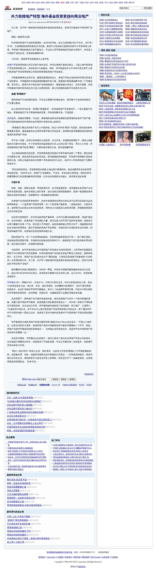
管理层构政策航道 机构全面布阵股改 (24, 505)
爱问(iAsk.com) (29, 379)
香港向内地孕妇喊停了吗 (18, 531)
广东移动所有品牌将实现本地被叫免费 (25, 412)
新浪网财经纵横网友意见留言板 (59, 552)
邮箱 (121, 3)
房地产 (10, 65)
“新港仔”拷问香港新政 (17, 520)
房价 (9, 118)
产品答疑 (114, 557)
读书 (92, 3)
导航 (126, 3)
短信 (111, 3)
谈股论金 (21, 385)
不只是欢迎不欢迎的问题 (18, 524)
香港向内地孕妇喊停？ (17, 535)
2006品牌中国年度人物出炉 (19, 409)
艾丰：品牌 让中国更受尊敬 (20, 398)
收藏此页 (32, 385)
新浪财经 (31, 9)
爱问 (116, 3)
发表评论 (89, 374)
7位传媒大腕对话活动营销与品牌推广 (24, 401)
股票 (48, 3)
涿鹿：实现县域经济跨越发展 (21, 430)
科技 (53, 3)
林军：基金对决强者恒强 (18, 483)
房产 (77, 3)
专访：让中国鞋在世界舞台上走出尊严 (25, 423)
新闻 (28, 3)
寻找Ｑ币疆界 (13, 490)
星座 (101, 3)
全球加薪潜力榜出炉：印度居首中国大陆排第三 (29, 419)
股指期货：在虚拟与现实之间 (21, 498)
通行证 (131, 3)
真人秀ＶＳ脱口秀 (15, 542)
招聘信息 (77, 557)
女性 (87, 3)
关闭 (89, 385)
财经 (43, 3)
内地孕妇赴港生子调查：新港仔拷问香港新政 (28, 538)
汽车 (72, 3)
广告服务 (60, 557)
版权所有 (82, 567)
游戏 (82, 3)
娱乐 (38, 3)
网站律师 (85, 557)
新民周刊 (67, 22)
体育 (33, 3)
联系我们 (68, 557)
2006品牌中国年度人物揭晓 (19, 405)
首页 (23, 3)
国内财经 (41, 9)
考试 (96, 3)
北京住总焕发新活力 (16, 416)
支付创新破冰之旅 (15, 501)
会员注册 (105, 557)
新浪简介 (42, 557)
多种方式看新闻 (69, 385)
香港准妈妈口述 (14, 527)
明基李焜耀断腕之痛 (16, 487)
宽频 (67, 3)
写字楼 (10, 282)
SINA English (95, 557)
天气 (106, 3)
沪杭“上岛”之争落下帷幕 (18, 516)
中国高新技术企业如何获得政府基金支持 (26, 427)
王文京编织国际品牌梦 (17, 494)
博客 (57, 3)
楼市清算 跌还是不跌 (17, 480)
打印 (81, 385)
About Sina (51, 557)
